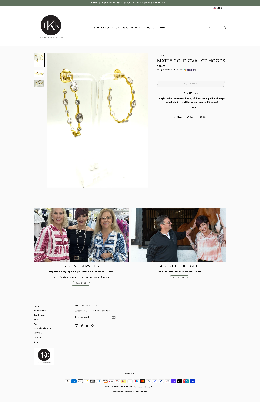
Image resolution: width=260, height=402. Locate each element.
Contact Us (38, 332)
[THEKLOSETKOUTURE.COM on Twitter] (87, 325)
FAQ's (36, 319)
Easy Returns (39, 315)
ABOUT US (179, 278)
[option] (130, 2)
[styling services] (81, 235)
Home (159, 55)
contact (81, 283)
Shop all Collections (42, 328)
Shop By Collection (106, 28)
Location (37, 337)
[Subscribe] (114, 317)
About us (150, 28)
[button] (191, 69)
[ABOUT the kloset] (178, 235)
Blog (163, 28)
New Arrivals (131, 28)
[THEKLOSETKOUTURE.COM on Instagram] (76, 325)
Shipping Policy (40, 310)
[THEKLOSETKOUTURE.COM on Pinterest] (92, 325)
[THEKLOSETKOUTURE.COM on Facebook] (81, 325)
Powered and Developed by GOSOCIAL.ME (130, 391)
